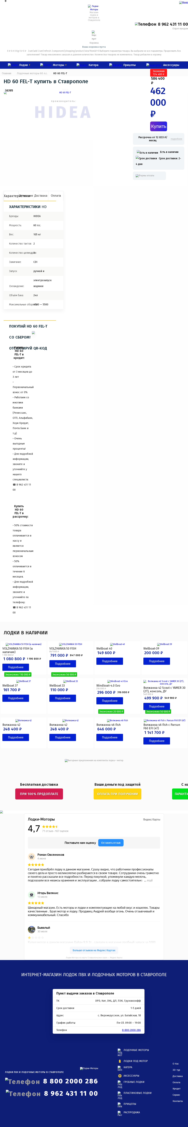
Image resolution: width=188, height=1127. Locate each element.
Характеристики (11, 196)
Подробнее (16, 667)
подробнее (176, 139)
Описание (26, 195)
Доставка (40, 195)
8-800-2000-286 (131, 1030)
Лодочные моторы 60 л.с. (32, 73)
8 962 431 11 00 (173, 24)
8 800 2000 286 (70, 1081)
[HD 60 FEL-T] (64, 92)
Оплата (56, 195)
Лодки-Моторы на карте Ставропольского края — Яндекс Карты (94, 958)
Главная (6, 73)
